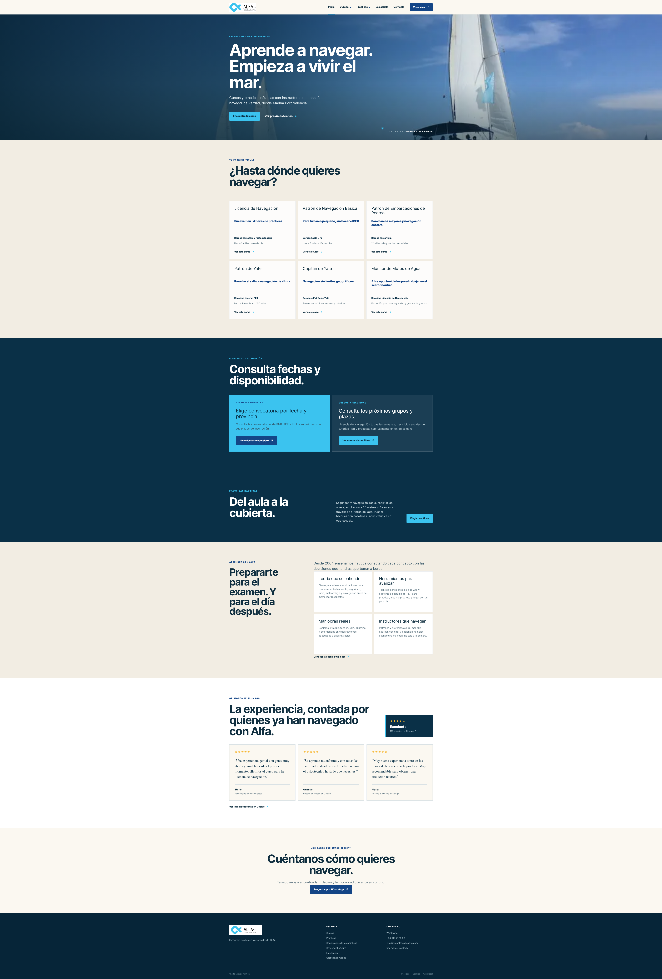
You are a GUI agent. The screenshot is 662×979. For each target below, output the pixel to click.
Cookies (416, 974)
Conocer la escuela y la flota (331, 656)
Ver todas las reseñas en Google (248, 806)
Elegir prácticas (419, 518)
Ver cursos (421, 7)
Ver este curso (244, 251)
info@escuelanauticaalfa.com (402, 943)
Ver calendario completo (256, 440)
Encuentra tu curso (244, 115)
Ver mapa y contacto (398, 948)
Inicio (331, 6)
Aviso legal (428, 974)
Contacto (398, 6)
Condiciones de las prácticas (341, 943)
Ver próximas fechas (281, 116)
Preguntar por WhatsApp (331, 889)
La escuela (382, 6)
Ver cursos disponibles (358, 440)
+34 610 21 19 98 (396, 938)
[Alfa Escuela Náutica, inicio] (244, 7)
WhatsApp (392, 933)
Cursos (346, 6)
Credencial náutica (336, 948)
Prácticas (364, 6)
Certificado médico (336, 957)
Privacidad (404, 974)
